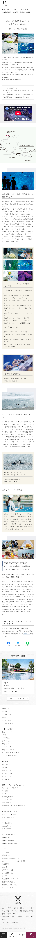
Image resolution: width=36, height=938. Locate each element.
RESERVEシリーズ (7, 779)
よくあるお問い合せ (7, 873)
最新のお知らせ (6, 764)
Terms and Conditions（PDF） (11, 858)
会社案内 (4, 876)
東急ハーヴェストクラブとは (10, 788)
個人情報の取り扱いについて (10, 879)
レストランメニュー (7, 773)
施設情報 (4, 767)
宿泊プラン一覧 (6, 770)
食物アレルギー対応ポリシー (10, 870)
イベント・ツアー (7, 747)
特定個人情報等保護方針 (9, 882)
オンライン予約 (6, 714)
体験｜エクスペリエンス (9, 750)
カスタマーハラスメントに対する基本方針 (13, 861)
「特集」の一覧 (24, 10)
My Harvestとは (6, 837)
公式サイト (26, 634)
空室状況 (4, 711)
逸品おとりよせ (6, 826)
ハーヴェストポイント (8, 800)
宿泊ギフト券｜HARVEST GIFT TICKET (13, 806)
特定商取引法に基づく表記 (9, 885)
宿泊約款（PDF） (7, 855)
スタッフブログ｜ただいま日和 (10, 753)
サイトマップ (5, 852)
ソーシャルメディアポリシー (10, 888)
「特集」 (4, 735)
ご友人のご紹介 (6, 803)
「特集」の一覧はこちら (17, 698)
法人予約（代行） (7, 720)
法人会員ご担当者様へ (8, 723)
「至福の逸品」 (6, 738)
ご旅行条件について (7, 864)
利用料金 (4, 794)
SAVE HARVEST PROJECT (9, 756)
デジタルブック (6, 741)
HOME (3, 10)
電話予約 (4, 717)
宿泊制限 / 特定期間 (7, 797)
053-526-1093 (11, 691)
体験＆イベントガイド (8, 744)
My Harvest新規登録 (8, 840)
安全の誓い (5, 867)
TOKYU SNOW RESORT (9, 814)
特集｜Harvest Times (12, 10)
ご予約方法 (5, 791)
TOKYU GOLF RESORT (8, 817)
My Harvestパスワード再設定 (10, 843)
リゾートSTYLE (6, 829)
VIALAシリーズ (6, 776)
